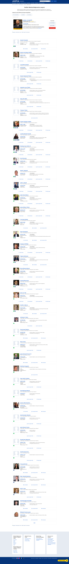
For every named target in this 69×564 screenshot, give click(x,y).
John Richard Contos (24, 427)
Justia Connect (33, 558)
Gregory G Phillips (24, 244)
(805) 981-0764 (22, 161)
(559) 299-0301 (22, 417)
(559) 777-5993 (22, 148)
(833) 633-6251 (22, 430)
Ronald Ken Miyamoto (25, 439)
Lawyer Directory (16, 4)
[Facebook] (18, 558)
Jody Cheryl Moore (24, 195)
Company (40, 558)
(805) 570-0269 (22, 514)
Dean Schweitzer (24, 231)
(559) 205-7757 (22, 173)
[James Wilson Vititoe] (16, 209)
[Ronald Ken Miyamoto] (16, 442)
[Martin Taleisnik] (16, 173)
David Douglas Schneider (26, 500)
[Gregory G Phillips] (16, 246)
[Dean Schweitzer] (16, 234)
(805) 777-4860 (22, 124)
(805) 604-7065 (22, 246)
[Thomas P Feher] (16, 112)
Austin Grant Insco (24, 451)
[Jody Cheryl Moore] (16, 197)
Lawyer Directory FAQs (51, 540)
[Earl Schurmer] (16, 160)
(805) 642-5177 (22, 344)
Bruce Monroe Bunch (25, 268)
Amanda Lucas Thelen (25, 87)
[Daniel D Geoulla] (16, 42)
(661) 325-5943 (22, 67)
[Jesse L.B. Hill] (16, 295)
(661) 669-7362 (22, 332)
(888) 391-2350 (22, 55)
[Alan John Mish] (16, 101)
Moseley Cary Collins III (25, 146)
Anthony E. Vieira (24, 317)
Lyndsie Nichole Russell (25, 133)
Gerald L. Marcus (24, 305)
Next (34, 522)
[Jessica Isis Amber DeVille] (16, 54)
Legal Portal (36, 558)
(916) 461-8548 (25, 23)
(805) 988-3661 (22, 197)
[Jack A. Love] (16, 491)
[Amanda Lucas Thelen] (16, 89)
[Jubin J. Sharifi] (16, 185)
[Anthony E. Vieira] (16, 319)
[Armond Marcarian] (16, 283)
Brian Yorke (23, 341)
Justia (13, 4)
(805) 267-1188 (22, 442)
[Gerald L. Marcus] (16, 307)
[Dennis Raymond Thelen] (16, 78)
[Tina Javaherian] (16, 466)
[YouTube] (17, 558)
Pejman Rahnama (24, 256)
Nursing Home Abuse (28, 538)
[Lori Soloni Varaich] (16, 67)
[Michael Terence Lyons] (16, 514)
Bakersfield (15, 539)
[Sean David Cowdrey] (16, 380)
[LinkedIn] (16, 558)
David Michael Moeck (25, 390)
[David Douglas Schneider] (16, 503)
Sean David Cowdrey (24, 378)
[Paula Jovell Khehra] (16, 332)
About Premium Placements (51, 542)
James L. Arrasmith (27, 20)
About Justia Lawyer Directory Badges (50, 539)
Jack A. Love (23, 488)
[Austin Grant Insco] (16, 454)
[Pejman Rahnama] (16, 258)
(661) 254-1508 (22, 234)
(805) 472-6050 (22, 381)
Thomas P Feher (23, 110)
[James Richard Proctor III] (16, 356)
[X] (22, 558)
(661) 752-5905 (22, 307)
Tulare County (15, 552)
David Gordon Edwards (25, 415)
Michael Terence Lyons (25, 512)
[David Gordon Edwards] (16, 417)
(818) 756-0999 (22, 466)
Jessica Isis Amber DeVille (26, 52)
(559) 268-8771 (22, 393)
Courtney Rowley (24, 219)
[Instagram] (19, 558)
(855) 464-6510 (22, 258)
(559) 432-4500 (22, 503)
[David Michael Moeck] (16, 393)
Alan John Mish (23, 98)
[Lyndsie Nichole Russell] (16, 136)
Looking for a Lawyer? (62, 560)
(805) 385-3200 (22, 210)
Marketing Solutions (54, 558)
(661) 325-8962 (22, 78)
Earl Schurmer (23, 158)
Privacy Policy (50, 558)
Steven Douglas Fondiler (25, 121)
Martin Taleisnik (24, 170)
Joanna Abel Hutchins (25, 402)
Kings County (15, 551)
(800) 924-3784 (22, 283)
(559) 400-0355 (22, 185)
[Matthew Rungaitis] (16, 368)
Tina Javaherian (23, 464)
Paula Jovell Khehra (24, 329)
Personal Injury (27, 539)
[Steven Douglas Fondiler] (16, 124)
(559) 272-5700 (22, 356)
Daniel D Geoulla (24, 40)
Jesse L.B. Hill (23, 292)
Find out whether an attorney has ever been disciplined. (39, 539)
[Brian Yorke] (16, 344)
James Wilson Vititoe (25, 207)
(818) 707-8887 (22, 271)
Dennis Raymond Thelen (25, 76)
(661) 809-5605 (22, 113)
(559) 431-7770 (22, 454)
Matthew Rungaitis (24, 366)
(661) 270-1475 (22, 491)
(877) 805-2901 (22, 320)
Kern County (15, 550)
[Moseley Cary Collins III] (16, 148)
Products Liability (27, 540)
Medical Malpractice (21, 4)
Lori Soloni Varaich (24, 64)
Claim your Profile (50, 541)
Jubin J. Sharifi (23, 182)
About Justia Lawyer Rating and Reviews (51, 544)
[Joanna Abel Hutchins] (16, 405)
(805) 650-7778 (22, 479)
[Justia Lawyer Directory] (15, 1)
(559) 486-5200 (22, 136)
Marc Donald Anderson (25, 476)
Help (42, 558)
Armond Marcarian (24, 280)
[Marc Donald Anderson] (16, 478)
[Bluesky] (21, 558)
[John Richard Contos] (16, 429)
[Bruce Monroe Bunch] (16, 270)
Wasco (14, 541)
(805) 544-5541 (22, 295)
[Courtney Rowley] (16, 222)
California (25, 4)
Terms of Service (45, 558)
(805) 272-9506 (22, 222)
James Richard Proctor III (25, 354)
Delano (14, 540)
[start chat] (67, 560)
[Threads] (20, 558)
